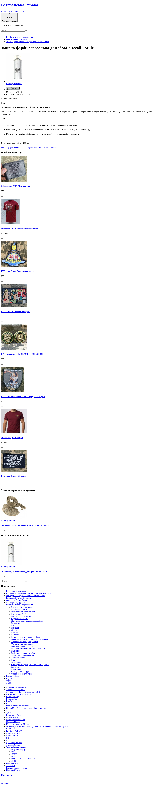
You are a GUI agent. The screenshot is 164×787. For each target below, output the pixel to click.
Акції (3, 11)
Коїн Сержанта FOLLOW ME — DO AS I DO (22, 354)
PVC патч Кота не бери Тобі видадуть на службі (23, 396)
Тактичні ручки (18, 658)
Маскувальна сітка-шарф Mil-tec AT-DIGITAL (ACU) (25, 525)
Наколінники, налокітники (23, 612)
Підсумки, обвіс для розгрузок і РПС (27, 621)
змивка (46, 147)
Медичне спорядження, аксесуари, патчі (29, 648)
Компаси (15, 635)
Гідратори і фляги (19, 609)
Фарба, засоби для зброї (16, 39)
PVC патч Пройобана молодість (15, 311)
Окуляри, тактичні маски (22, 644)
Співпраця (5, 783)
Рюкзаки (15, 628)
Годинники (16, 651)
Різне (13, 660)
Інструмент (16, 662)
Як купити (11, 11)
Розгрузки (15, 623)
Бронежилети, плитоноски (23, 607)
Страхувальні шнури (20, 671)
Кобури (14, 632)
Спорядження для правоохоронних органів (30, 665)
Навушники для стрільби (22, 646)
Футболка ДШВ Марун (12, 438)
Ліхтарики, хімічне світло (22, 655)
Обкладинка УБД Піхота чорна (15, 186)
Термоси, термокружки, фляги (24, 642)
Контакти (20, 11)
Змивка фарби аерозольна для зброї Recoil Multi (21, 147)
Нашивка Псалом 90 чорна (13, 476)
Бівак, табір (16, 669)
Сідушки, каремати (19, 619)
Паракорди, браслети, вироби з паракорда (29, 639)
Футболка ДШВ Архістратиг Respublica (19, 229)
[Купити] (2, 196)
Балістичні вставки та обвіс (23, 653)
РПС (13, 625)
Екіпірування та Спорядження (19, 37)
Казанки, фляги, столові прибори (25, 637)
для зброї (54, 147)
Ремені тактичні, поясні (21, 616)
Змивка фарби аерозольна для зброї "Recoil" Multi (27, 42)
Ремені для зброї (18, 614)
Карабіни (15, 667)
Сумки (14, 630)
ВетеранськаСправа (19, 5)
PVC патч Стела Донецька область (17, 271)
